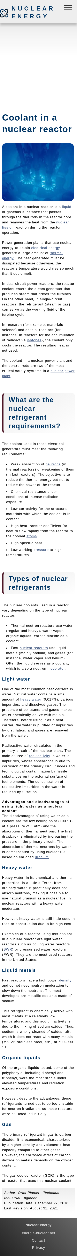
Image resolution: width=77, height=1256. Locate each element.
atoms (31, 536)
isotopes (34, 340)
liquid (66, 207)
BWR (7, 949)
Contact (38, 1240)
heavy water (30, 699)
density (65, 980)
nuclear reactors (34, 648)
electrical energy (45, 248)
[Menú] (68, 8)
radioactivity (39, 756)
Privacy (38, 1247)
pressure (41, 550)
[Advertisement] (38, 66)
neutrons (53, 464)
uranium (42, 857)
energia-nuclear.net (38, 1233)
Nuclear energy (33, 12)
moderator (56, 668)
